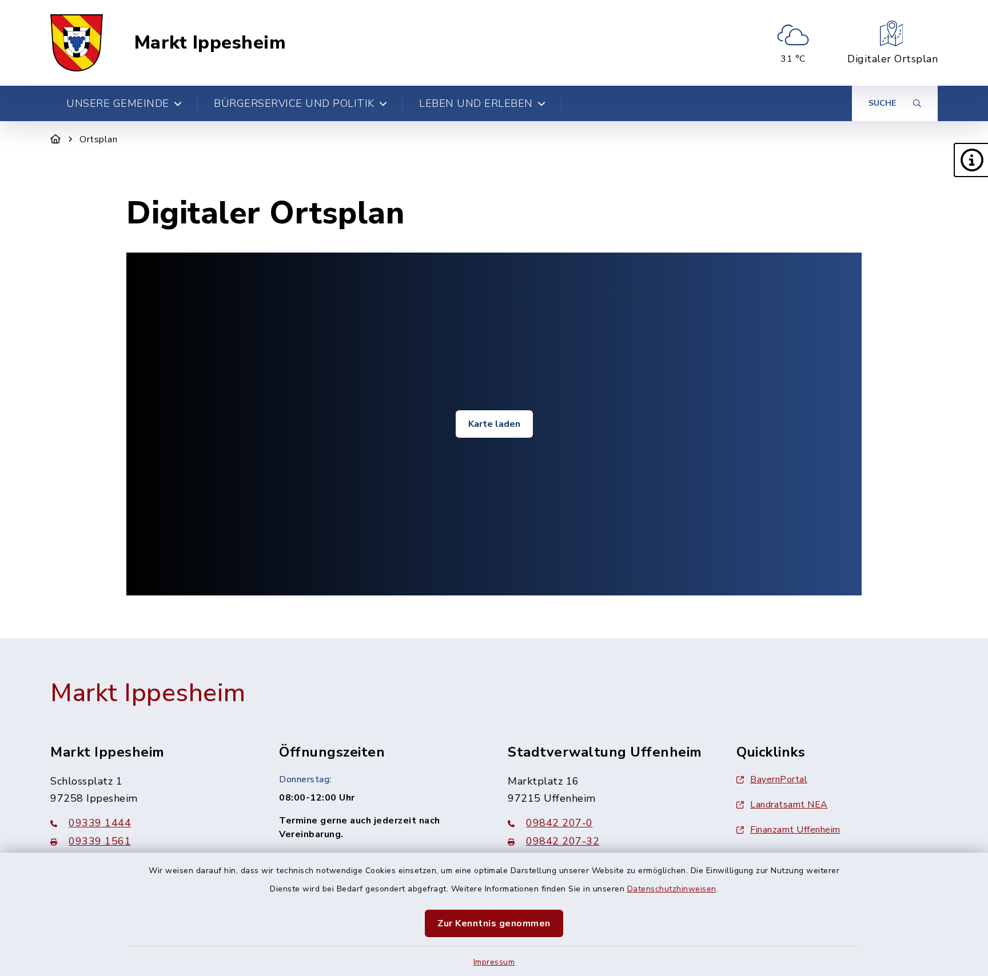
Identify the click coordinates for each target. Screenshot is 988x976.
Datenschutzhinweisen (671, 888)
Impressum (494, 962)
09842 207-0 (559, 823)
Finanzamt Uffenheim (795, 829)
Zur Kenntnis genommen (494, 923)
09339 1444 (100, 823)
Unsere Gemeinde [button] (117, 103)
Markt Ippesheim (210, 43)
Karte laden (494, 424)
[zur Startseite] (76, 43)
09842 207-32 (562, 841)
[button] (971, 160)
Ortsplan (98, 139)
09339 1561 (100, 841)
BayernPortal (778, 779)
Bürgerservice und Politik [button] (294, 103)
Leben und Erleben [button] (476, 103)
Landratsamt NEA (789, 804)
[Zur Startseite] (55, 139)
